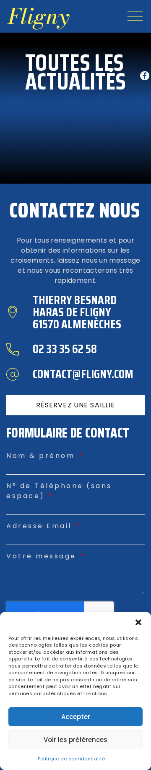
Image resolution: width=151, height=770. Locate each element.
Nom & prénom (42, 455)
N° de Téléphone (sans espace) (59, 491)
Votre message (42, 556)
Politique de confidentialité (71, 758)
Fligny (38, 16)
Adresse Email (40, 526)
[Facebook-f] (144, 75)
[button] (138, 622)
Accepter (75, 716)
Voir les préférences (75, 739)
